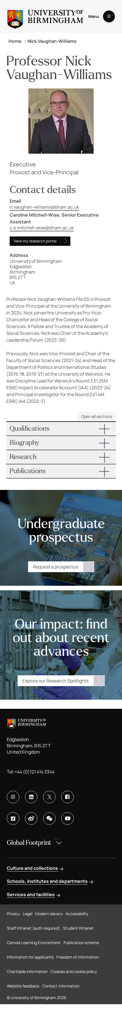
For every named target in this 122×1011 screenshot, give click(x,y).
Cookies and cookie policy (74, 971)
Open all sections (96, 416)
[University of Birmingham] (45, 16)
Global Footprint (29, 842)
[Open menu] (109, 16)
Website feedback (23, 986)
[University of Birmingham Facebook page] (67, 797)
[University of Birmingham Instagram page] (13, 797)
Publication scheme (81, 942)
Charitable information (27, 971)
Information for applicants (30, 957)
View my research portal (35, 241)
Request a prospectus (55, 567)
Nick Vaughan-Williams (52, 41)
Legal (27, 913)
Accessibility (77, 913)
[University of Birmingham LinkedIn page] (31, 797)
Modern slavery (49, 913)
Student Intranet (78, 928)
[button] (61, 428)
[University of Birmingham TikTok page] (13, 818)
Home (15, 41)
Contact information (60, 986)
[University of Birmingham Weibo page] (31, 818)
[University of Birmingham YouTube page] (67, 818)
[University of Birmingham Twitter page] (49, 797)
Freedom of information (77, 957)
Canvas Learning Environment (34, 942)
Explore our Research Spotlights (55, 681)
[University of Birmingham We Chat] (49, 818)
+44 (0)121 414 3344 (34, 772)
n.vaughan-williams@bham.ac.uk (44, 207)
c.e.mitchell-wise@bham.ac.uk (42, 228)
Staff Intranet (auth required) (33, 928)
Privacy (13, 913)
